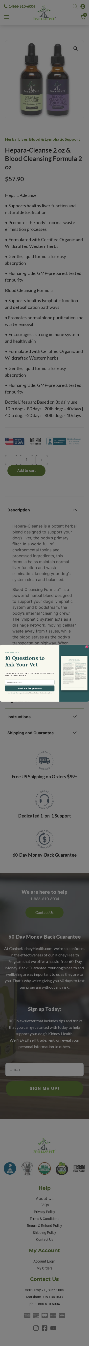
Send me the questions (30, 688)
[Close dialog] (87, 646)
